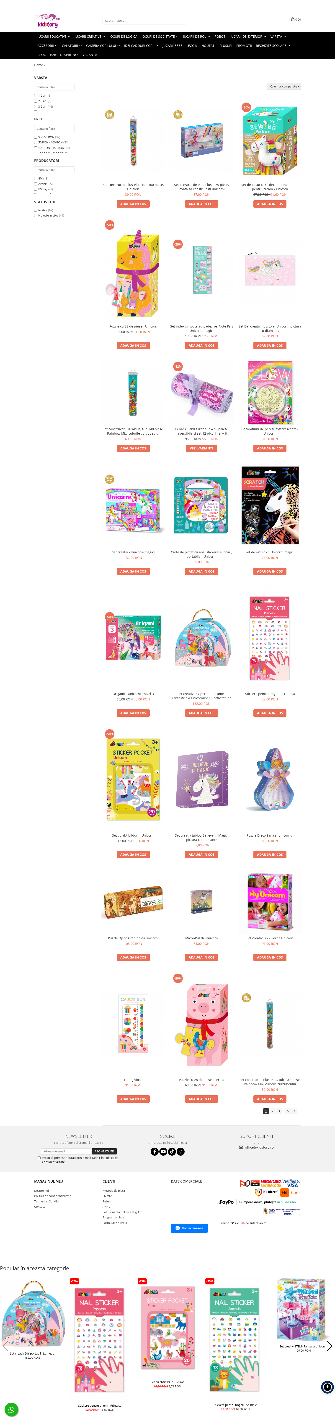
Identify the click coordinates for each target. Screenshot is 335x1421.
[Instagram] (181, 1152)
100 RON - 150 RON (51, 148)
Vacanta (90, 55)
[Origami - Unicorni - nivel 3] (133, 638)
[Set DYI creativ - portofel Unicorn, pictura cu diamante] (270, 270)
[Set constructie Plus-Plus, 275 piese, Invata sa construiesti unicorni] (202, 141)
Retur (106, 1201)
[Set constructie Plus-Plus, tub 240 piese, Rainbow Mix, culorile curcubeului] (133, 393)
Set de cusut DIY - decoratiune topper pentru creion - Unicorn (270, 186)
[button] (5, 1346)
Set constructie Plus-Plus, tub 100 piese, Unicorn (133, 186)
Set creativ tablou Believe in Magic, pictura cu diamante (201, 837)
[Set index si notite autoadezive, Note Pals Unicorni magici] (202, 270)
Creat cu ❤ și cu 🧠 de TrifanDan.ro (243, 1223)
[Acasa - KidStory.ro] (57, 21)
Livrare (107, 1196)
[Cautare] (183, 20)
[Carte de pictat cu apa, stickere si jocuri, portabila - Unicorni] (202, 505)
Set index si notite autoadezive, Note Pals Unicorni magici (201, 328)
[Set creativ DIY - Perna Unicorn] (270, 902)
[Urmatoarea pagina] (294, 1111)
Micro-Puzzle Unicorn (201, 938)
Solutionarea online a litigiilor (122, 1212)
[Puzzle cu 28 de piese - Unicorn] (133, 270)
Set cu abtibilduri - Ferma (167, 1382)
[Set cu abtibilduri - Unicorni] (133, 779)
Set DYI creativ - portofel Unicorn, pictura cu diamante (270, 328)
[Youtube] (163, 1152)
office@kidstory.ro (259, 1147)
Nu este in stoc (48, 215)
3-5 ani (42, 106)
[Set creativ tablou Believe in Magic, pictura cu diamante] (202, 779)
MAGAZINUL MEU (48, 1181)
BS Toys (43, 189)
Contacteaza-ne (192, 1228)
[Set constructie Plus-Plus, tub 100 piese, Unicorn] (133, 141)
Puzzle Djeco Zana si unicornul (270, 835)
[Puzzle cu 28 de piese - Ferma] (202, 1023)
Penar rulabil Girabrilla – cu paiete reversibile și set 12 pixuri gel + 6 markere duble (201, 431)
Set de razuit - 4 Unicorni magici (269, 552)
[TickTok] (172, 1152)
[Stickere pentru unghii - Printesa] (270, 637)
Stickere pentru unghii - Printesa (270, 694)
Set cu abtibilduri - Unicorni (133, 835)
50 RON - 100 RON (50, 142)
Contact (39, 1206)
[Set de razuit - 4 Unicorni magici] (270, 505)
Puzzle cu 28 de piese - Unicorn (133, 326)
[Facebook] (155, 1152)
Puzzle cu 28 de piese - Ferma (201, 1080)
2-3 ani (42, 101)
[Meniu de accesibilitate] (327, 1387)
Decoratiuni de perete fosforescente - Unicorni (270, 431)
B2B (53, 55)
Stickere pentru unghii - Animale (235, 1405)
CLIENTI (109, 1181)
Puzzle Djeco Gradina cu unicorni (133, 938)
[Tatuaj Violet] (133, 1024)
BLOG (42, 55)
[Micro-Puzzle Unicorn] (202, 901)
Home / (40, 65)
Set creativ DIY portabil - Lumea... (32, 1353)
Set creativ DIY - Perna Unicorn (270, 938)
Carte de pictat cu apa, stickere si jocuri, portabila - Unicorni (201, 554)
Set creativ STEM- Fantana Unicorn (303, 1346)
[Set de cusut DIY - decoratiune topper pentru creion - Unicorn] (270, 140)
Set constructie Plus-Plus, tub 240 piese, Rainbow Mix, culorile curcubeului (133, 431)
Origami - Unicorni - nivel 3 (133, 694)
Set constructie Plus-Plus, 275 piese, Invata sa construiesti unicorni (201, 186)
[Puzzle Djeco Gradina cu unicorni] (133, 902)
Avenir (42, 184)
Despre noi (69, 55)
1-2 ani (42, 95)
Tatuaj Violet (133, 1080)
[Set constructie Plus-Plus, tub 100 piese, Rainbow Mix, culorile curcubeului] (270, 1024)
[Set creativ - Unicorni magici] (133, 505)
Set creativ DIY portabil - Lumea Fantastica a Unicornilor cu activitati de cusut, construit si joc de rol (201, 696)
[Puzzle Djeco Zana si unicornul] (270, 779)
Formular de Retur (115, 1223)
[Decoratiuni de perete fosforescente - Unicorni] (270, 393)
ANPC (106, 1206)
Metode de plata (114, 1191)
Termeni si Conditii (46, 1201)
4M (40, 178)
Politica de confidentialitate (52, 1196)
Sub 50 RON (46, 137)
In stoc (42, 210)
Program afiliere (113, 1217)
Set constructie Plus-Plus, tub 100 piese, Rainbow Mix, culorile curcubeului (270, 1082)
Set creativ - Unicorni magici (133, 552)
